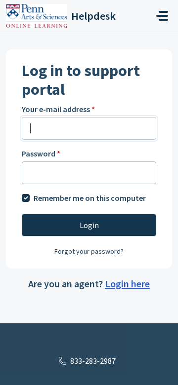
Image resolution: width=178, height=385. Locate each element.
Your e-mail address (58, 109)
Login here (127, 283)
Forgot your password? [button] (89, 251)
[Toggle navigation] (162, 16)
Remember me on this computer (90, 198)
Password (41, 153)
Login (89, 225)
